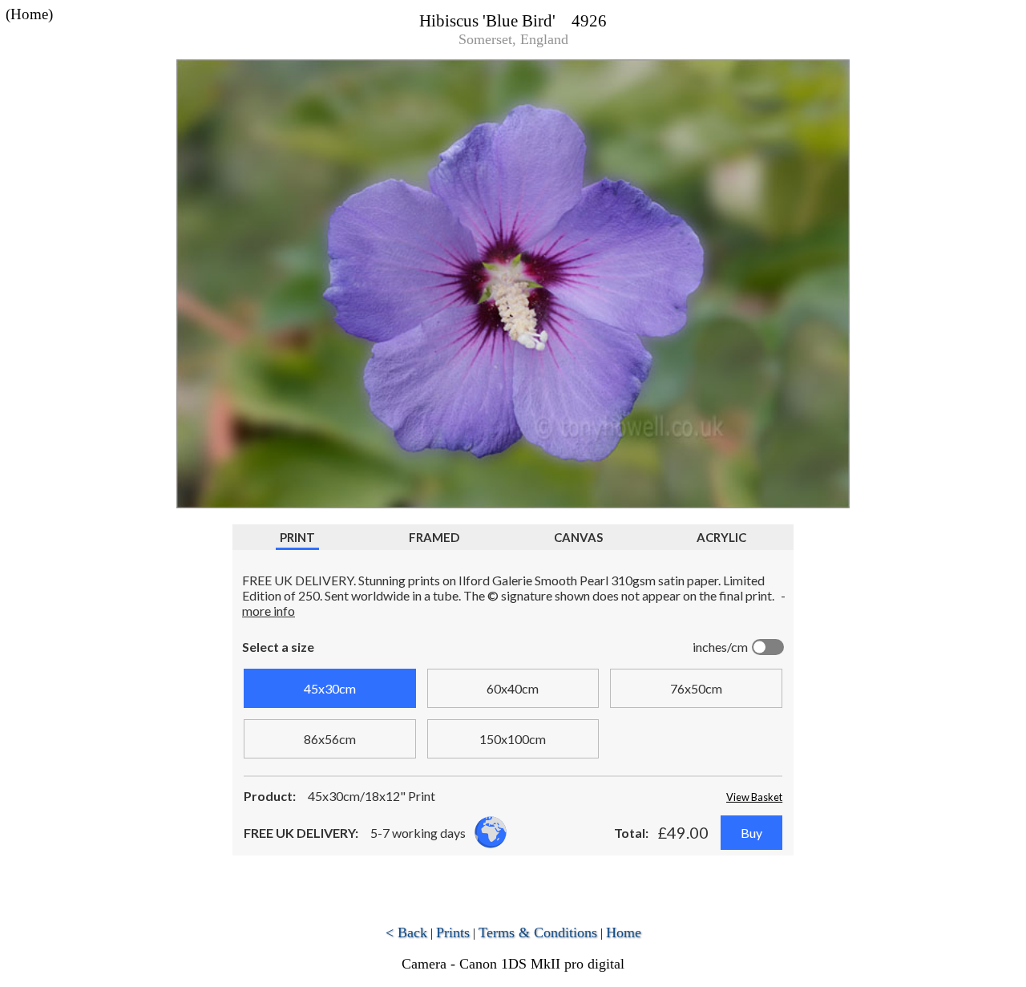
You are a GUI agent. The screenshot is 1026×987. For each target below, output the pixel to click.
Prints (453, 932)
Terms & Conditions (538, 932)
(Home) (29, 14)
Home (623, 932)
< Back (406, 932)
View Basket (754, 797)
